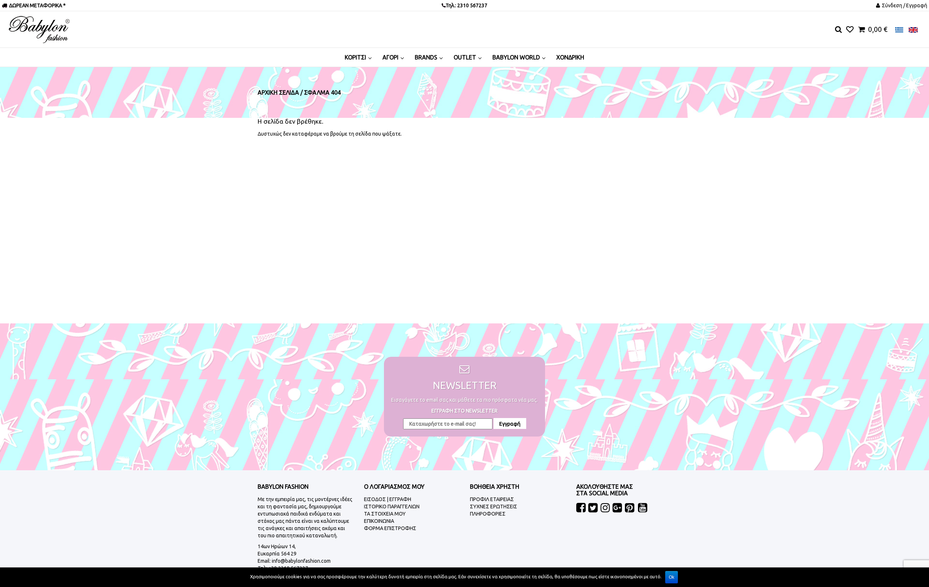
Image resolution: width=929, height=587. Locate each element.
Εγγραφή (509, 424)
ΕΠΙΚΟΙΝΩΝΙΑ (379, 521)
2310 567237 (471, 5)
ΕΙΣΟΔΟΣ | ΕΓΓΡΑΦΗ (387, 499)
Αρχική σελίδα (278, 92)
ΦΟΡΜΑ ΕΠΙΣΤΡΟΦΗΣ (390, 528)
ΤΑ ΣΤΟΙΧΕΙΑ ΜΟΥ (385, 514)
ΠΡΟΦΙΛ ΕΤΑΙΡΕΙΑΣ (492, 499)
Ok (671, 577)
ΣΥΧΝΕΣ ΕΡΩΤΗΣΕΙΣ (493, 506)
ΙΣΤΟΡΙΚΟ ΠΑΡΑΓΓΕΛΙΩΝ (392, 506)
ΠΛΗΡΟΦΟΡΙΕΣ (488, 514)
